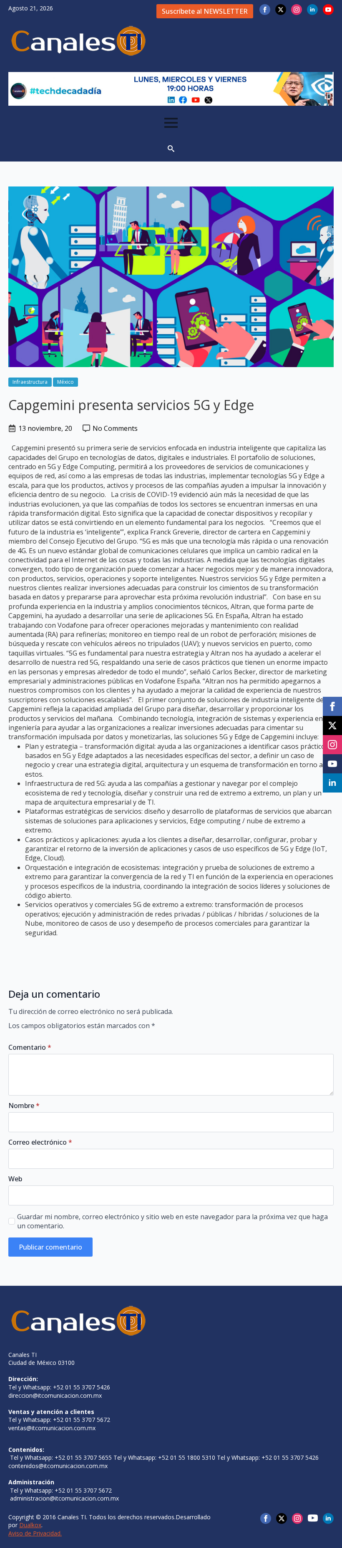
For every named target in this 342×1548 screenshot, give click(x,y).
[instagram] (296, 9)
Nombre (24, 1105)
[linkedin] (312, 9)
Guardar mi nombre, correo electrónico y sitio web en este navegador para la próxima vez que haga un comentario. (172, 1221)
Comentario (29, 1047)
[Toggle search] (171, 148)
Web (15, 1178)
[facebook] (264, 9)
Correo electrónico (40, 1142)
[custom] (313, 1518)
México (65, 381)
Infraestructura (30, 381)
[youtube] (328, 9)
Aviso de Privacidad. (35, 1533)
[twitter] (280, 9)
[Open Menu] (171, 122)
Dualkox (30, 1525)
